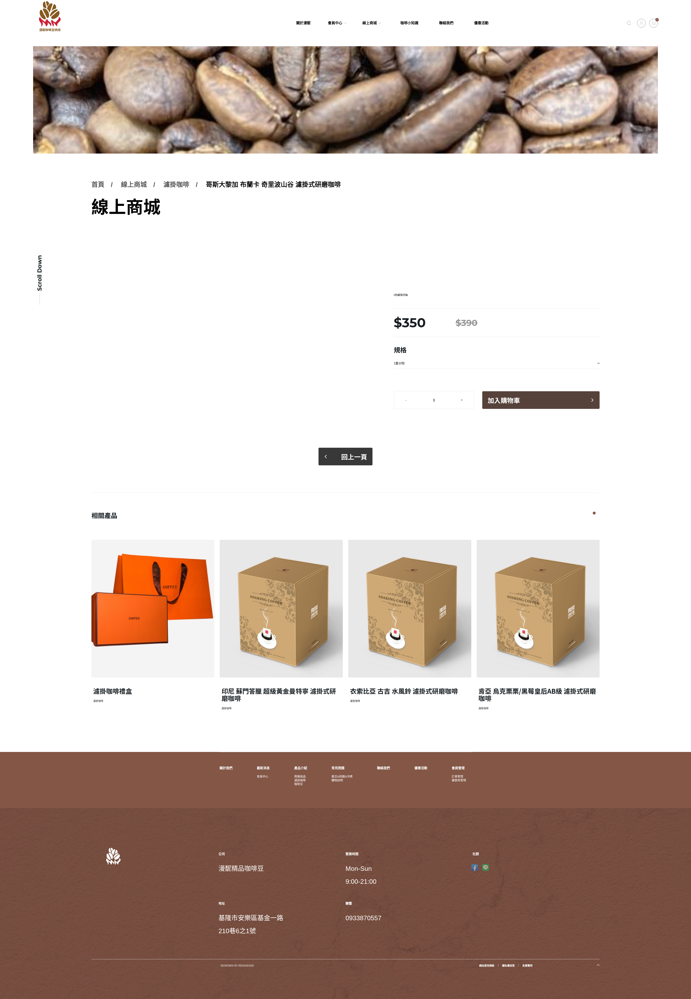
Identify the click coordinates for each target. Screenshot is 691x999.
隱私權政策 (508, 965)
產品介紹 (300, 768)
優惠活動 (481, 23)
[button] (594, 513)
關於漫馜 (303, 23)
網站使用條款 (486, 965)
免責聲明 (527, 965)
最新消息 (263, 768)
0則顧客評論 (401, 294)
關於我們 (226, 768)
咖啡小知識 (409, 23)
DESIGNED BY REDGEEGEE (237, 965)
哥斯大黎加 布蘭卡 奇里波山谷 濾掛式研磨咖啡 (273, 184)
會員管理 (458, 768)
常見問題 (337, 768)
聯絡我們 (446, 23)
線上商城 (369, 23)
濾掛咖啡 (176, 184)
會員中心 (335, 23)
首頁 (97, 184)
